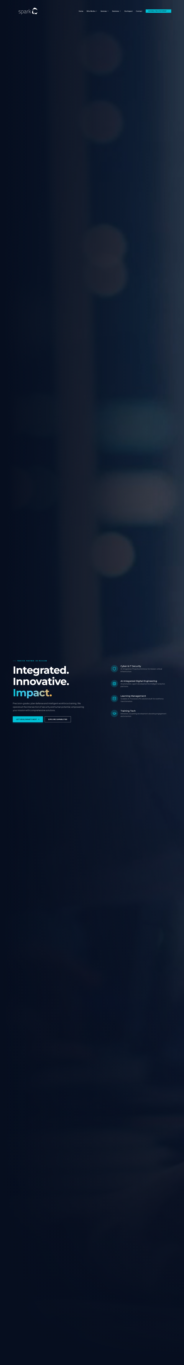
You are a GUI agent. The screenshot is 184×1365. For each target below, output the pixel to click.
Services (104, 11)
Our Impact (128, 11)
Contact (139, 11)
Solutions (115, 11)
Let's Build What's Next (26, 719)
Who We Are (91, 11)
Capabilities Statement (157, 11)
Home (81, 11)
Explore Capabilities (57, 719)
